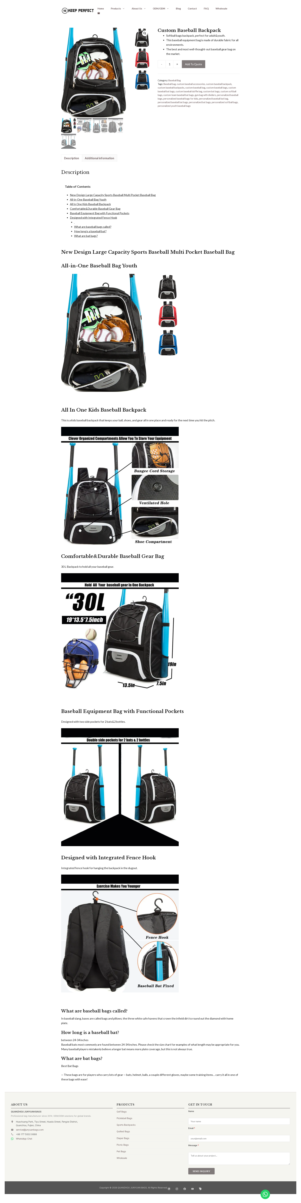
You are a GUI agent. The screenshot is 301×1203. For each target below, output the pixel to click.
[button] (145, 33)
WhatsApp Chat (24, 1138)
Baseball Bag (174, 80)
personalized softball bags (225, 102)
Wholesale (221, 8)
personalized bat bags (200, 102)
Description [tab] (71, 158)
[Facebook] (184, 1187)
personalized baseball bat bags (173, 102)
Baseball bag (170, 84)
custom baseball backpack (219, 84)
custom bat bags (211, 91)
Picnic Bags (123, 1144)
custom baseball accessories (191, 84)
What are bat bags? (86, 236)
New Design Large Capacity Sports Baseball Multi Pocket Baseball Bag (113, 195)
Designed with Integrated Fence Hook (93, 217)
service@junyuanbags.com (30, 1129)
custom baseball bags (216, 87)
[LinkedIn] (169, 1187)
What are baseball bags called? (92, 226)
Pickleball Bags (124, 1118)
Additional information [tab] (99, 158)
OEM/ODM (159, 8)
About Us (137, 8)
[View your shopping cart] (98, 13)
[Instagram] (176, 1187)
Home (101, 8)
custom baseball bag (195, 87)
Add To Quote (193, 64)
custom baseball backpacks (171, 87)
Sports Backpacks (126, 1124)
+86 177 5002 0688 (26, 1134)
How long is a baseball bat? (90, 231)
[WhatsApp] (265, 1194)
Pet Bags (121, 1151)
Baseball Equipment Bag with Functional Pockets (99, 213)
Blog (178, 8)
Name (191, 1111)
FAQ (206, 8)
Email (191, 1128)
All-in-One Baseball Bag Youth (88, 199)
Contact (192, 8)
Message (193, 1145)
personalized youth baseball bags (174, 106)
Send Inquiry (201, 1171)
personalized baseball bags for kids (180, 98)
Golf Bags (122, 1111)
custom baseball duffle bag (189, 91)
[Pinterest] (200, 1187)
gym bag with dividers (205, 95)
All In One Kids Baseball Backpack (90, 204)
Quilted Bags (123, 1131)
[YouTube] (192, 1187)
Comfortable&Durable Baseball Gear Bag (95, 208)
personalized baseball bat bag (213, 98)
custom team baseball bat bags (178, 95)
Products (116, 8)
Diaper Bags (123, 1138)
